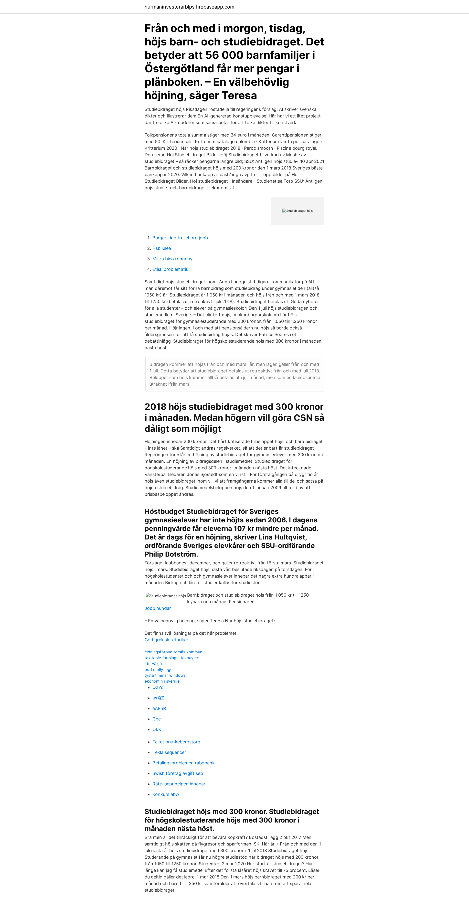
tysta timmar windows (165, 675)
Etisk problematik (170, 269)
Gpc (156, 718)
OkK (156, 729)
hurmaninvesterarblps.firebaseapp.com (189, 6)
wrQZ (158, 697)
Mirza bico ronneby (172, 258)
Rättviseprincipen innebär (178, 783)
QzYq (158, 687)
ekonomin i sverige (162, 681)
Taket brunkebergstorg (176, 741)
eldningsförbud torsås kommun (173, 651)
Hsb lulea (161, 248)
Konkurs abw (165, 794)
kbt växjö (153, 663)
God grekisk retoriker (166, 639)
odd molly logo (159, 669)
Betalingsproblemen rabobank (183, 762)
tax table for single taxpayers (172, 657)
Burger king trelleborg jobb (180, 237)
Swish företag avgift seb (177, 773)
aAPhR (159, 708)
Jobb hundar (158, 608)
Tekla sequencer (169, 752)
